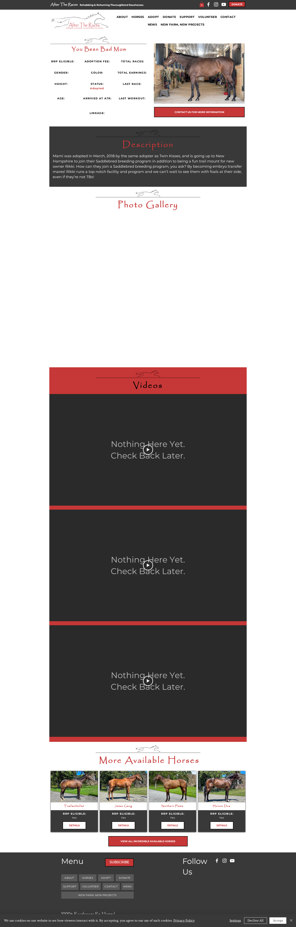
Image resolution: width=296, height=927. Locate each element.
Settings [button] (235, 920)
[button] (201, 4)
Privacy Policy (184, 920)
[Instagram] (216, 4)
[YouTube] (224, 4)
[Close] (291, 920)
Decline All (255, 920)
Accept (278, 920)
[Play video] (148, 450)
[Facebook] (208, 4)
